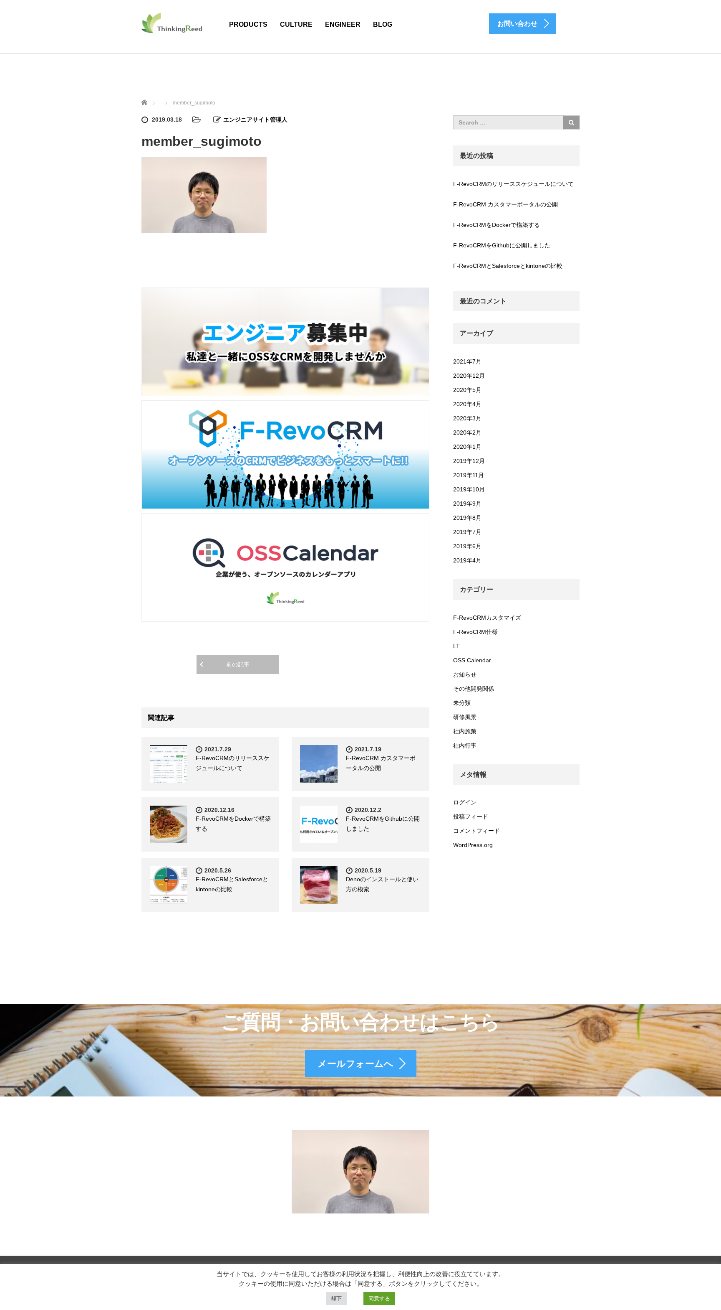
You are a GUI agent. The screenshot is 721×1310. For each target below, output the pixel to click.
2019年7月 (467, 532)
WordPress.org (473, 845)
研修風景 (464, 717)
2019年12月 (469, 461)
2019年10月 (469, 489)
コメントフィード (476, 830)
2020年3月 (467, 418)
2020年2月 (467, 432)
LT (456, 646)
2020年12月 (469, 375)
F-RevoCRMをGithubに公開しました (501, 245)
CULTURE (296, 24)
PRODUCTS (248, 24)
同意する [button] (379, 1298)
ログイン (464, 802)
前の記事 (238, 664)
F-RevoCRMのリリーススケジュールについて (513, 184)
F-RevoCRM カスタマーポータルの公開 (505, 204)
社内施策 (464, 731)
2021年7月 (467, 361)
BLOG (382, 24)
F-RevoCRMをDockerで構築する (496, 224)
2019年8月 (467, 517)
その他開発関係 (473, 688)
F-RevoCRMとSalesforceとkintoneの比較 (507, 265)
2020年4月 (467, 404)
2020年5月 (467, 390)
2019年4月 (467, 560)
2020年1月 (467, 446)
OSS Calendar (472, 660)
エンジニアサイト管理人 (255, 119)
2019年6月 (467, 546)
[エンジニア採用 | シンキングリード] (172, 22)
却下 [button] (336, 1298)
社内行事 (464, 745)
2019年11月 (468, 475)
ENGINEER (342, 24)
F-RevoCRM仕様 (475, 631)
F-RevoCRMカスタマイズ (487, 617)
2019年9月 (467, 503)
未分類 (462, 703)
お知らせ (464, 674)
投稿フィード (470, 816)
